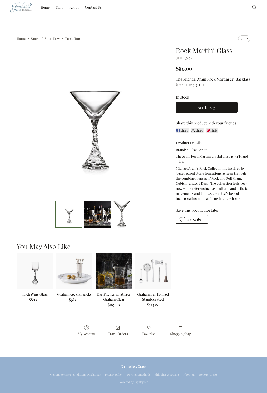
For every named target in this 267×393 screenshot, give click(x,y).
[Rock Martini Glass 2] (122, 214)
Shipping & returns (167, 375)
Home (45, 7)
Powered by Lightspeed (133, 382)
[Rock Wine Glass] (35, 271)
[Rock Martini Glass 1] (97, 214)
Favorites (149, 333)
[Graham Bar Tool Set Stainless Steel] (153, 271)
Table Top (72, 38)
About (74, 7)
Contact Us (93, 7)
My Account (87, 333)
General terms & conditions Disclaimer (75, 375)
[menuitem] (241, 39)
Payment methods (138, 375)
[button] (21, 7)
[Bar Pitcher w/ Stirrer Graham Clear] (114, 271)
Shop (59, 7)
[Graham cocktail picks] (74, 271)
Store (35, 38)
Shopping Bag (180, 333)
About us (189, 375)
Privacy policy (114, 375)
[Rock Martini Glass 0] (68, 214)
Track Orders (118, 333)
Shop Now (52, 38)
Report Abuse (208, 375)
